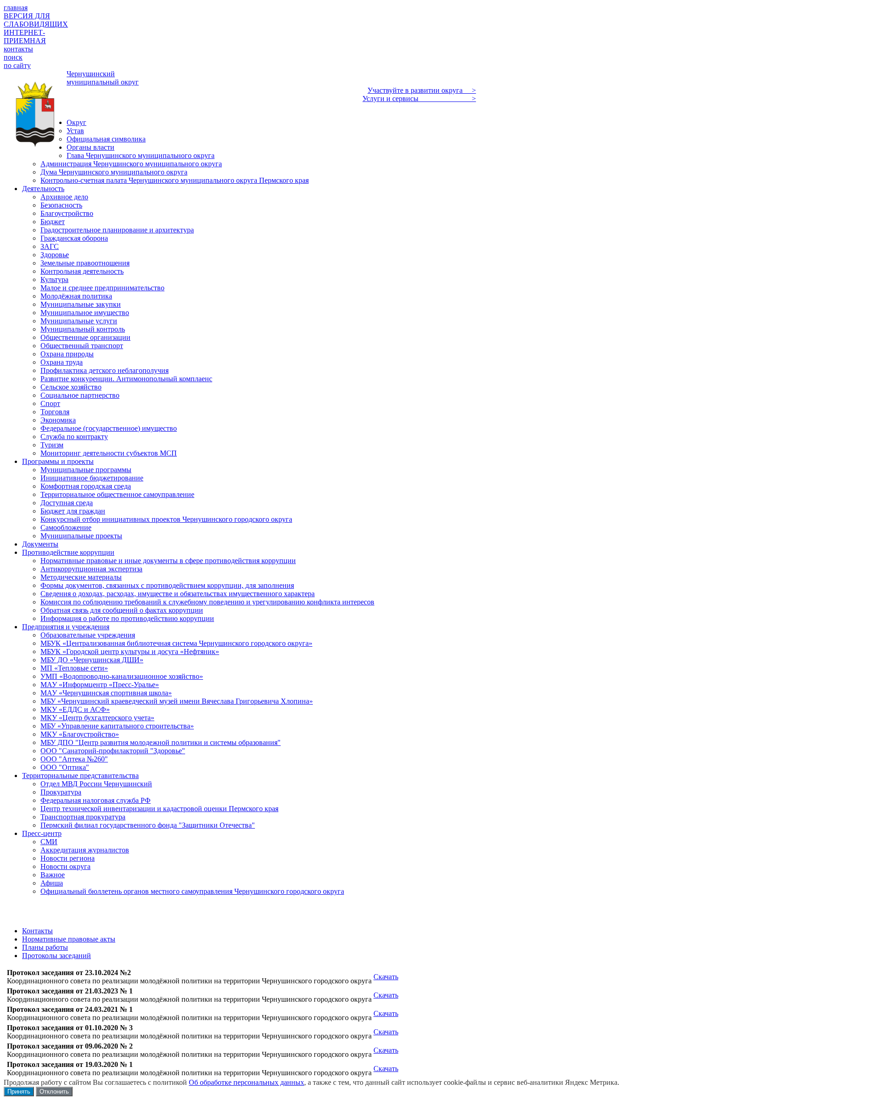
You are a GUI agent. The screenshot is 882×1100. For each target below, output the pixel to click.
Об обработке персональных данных (246, 1082)
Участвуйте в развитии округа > (422, 90)
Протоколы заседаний (56, 955)
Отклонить (54, 1091)
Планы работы (45, 947)
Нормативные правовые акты (68, 939)
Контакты (37, 931)
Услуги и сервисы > (419, 98)
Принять (18, 1091)
